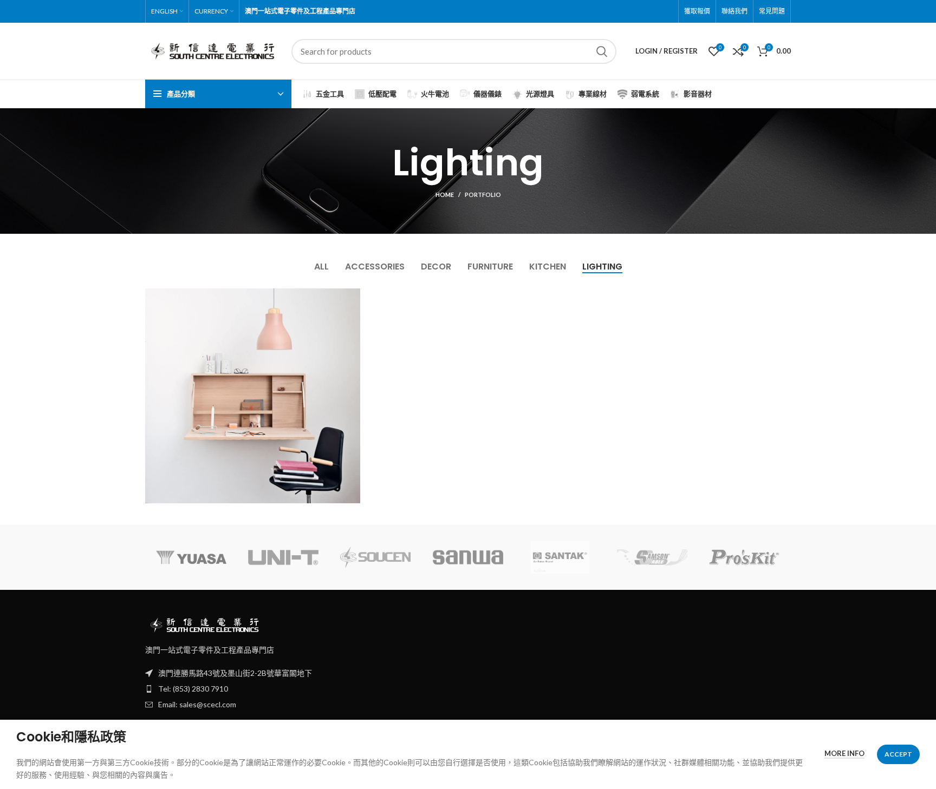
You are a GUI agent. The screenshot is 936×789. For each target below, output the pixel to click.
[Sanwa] (468, 557)
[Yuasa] (191, 557)
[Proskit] (744, 557)
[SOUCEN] (375, 558)
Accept (898, 754)
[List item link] (468, 689)
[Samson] (652, 557)
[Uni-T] (283, 557)
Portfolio (483, 194)
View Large (352, 296)
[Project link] (252, 395)
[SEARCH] (601, 51)
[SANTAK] (560, 557)
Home (444, 194)
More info (844, 753)
